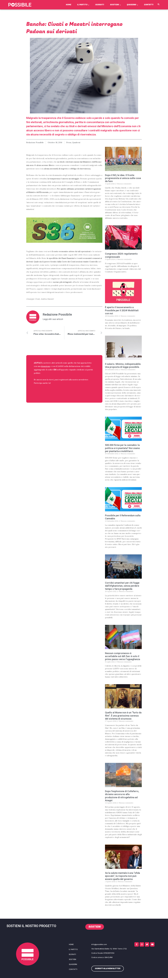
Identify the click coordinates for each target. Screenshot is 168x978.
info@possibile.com (99, 944)
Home (68, 4)
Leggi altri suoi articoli (53, 319)
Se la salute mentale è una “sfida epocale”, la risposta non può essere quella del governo (122, 876)
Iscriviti (99, 4)
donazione (45, 366)
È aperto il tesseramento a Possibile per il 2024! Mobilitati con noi (122, 310)
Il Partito (82, 4)
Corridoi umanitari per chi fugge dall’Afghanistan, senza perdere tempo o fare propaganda (122, 585)
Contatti (148, 4)
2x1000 (60, 366)
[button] (158, 4)
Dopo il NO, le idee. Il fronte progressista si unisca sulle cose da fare (123, 178)
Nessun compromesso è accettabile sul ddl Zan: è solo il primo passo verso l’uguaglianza (122, 656)
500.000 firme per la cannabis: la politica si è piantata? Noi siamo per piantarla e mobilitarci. (122, 448)
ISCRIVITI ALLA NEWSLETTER (51, 390)
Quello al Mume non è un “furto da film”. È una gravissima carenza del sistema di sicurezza (123, 715)
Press (68, 142)
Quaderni (131, 4)
